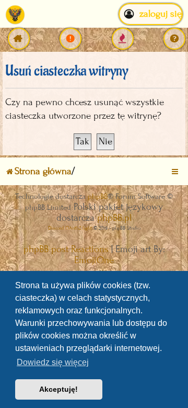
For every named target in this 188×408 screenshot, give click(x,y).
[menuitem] (70, 39)
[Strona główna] (15, 14)
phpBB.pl (114, 217)
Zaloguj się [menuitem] (160, 13)
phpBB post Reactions (66, 249)
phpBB (98, 196)
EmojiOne (94, 260)
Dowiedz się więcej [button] (53, 362)
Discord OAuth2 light (70, 228)
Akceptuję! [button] (58, 389)
